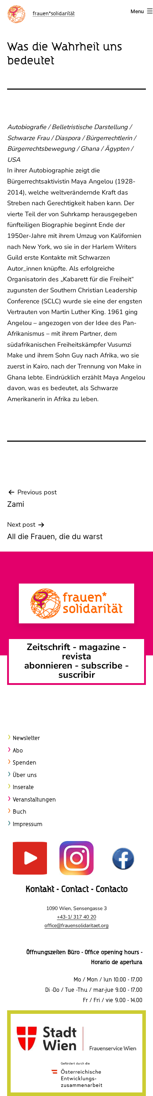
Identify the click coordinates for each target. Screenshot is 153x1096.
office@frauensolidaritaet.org (76, 925)
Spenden (24, 763)
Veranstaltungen (34, 800)
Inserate (23, 787)
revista (76, 656)
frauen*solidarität (54, 14)
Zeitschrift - (53, 647)
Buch (19, 812)
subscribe (101, 665)
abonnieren (48, 665)
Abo (18, 751)
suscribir (76, 675)
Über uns (25, 775)
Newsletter (26, 738)
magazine (100, 647)
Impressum (27, 824)
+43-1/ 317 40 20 (76, 917)
